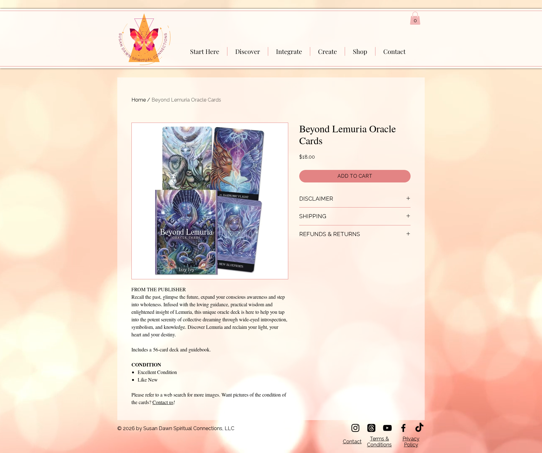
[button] (415, 18)
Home (138, 100)
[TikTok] (419, 428)
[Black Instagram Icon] (355, 428)
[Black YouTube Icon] (387, 428)
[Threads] (371, 428)
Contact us (162, 402)
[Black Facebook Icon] (403, 428)
